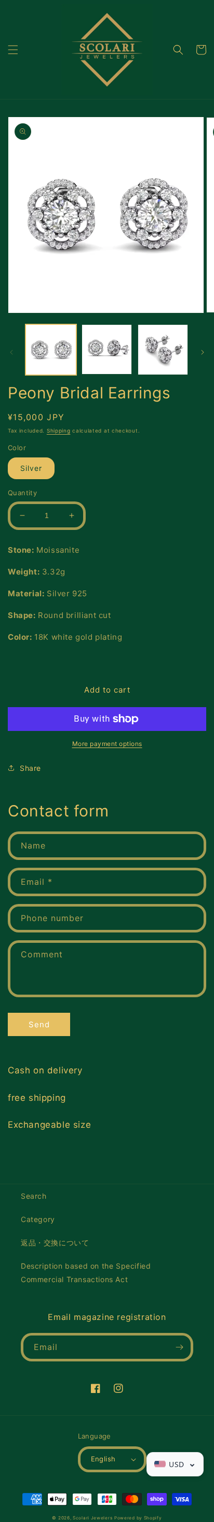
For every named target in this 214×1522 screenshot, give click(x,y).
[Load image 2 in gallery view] (107, 349)
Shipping (59, 430)
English (103, 1459)
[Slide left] (11, 352)
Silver (31, 468)
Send (39, 1024)
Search (34, 1195)
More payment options (107, 744)
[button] (13, 49)
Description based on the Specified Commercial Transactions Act (86, 1272)
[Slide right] (202, 352)
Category (38, 1219)
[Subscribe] (179, 1347)
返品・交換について (55, 1242)
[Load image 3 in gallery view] (162, 349)
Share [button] (30, 768)
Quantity (22, 493)
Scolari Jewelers (92, 1517)
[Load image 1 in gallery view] (50, 349)
